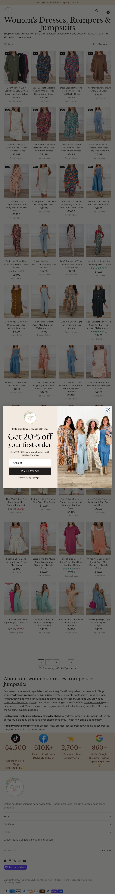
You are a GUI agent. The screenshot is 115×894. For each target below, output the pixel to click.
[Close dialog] (108, 409)
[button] (30, 478)
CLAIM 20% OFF (30, 471)
